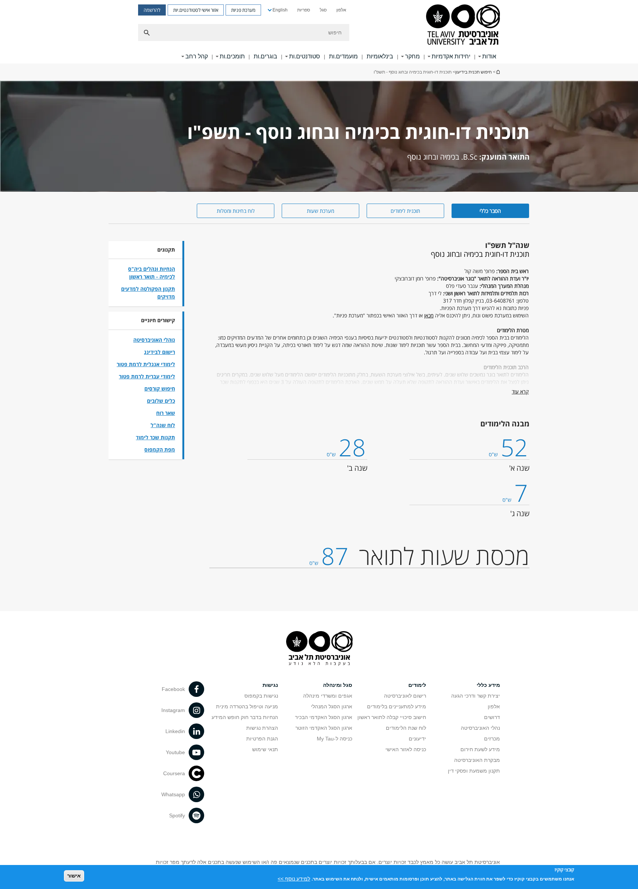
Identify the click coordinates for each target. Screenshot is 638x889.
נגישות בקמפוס (261, 696)
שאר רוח (165, 412)
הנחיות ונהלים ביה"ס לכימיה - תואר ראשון (151, 272)
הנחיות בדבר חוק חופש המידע (245, 717)
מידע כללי (488, 685)
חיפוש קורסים (159, 388)
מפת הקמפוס (159, 449)
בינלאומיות (380, 56)
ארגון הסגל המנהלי (331, 706)
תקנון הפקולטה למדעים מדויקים (148, 292)
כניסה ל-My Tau (334, 739)
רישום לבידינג (159, 351)
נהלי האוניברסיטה (480, 728)
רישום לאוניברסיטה (405, 696)
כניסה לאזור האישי (405, 749)
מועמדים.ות (343, 56)
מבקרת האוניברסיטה (477, 760)
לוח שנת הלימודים (406, 728)
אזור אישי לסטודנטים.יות (195, 10)
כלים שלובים (161, 400)
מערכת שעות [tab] (320, 210)
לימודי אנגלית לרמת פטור (146, 364)
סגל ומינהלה (337, 685)
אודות (489, 56)
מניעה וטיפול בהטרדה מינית (247, 706)
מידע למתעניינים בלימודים (396, 706)
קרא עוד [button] (520, 391)
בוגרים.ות (265, 56)
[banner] (319, 32)
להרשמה (152, 10)
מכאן (428, 315)
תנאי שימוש (265, 749)
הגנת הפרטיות (262, 739)
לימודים (417, 685)
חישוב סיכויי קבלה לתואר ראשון (391, 717)
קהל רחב (196, 56)
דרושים (492, 717)
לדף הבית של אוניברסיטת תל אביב (498, 72)
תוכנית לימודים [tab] (405, 210)
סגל (323, 10)
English (280, 10)
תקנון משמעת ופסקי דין (474, 771)
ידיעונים (417, 739)
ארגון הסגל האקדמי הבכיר (323, 717)
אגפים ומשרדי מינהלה (327, 696)
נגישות (270, 685)
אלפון (341, 10)
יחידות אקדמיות (451, 56)
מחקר (412, 56)
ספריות (303, 10)
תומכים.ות (232, 56)
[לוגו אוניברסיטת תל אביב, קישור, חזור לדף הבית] (463, 25)
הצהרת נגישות (262, 728)
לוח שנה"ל (163, 425)
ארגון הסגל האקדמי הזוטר (323, 728)
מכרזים (492, 739)
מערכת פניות (243, 10)
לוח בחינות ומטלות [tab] (236, 210)
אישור (74, 876)
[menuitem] (341, 10)
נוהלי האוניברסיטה (154, 339)
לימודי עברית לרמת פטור (147, 376)
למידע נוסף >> (294, 879)
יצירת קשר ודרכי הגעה (475, 696)
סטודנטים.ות (304, 56)
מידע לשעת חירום (480, 749)
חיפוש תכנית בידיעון (473, 72)
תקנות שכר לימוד (155, 437)
